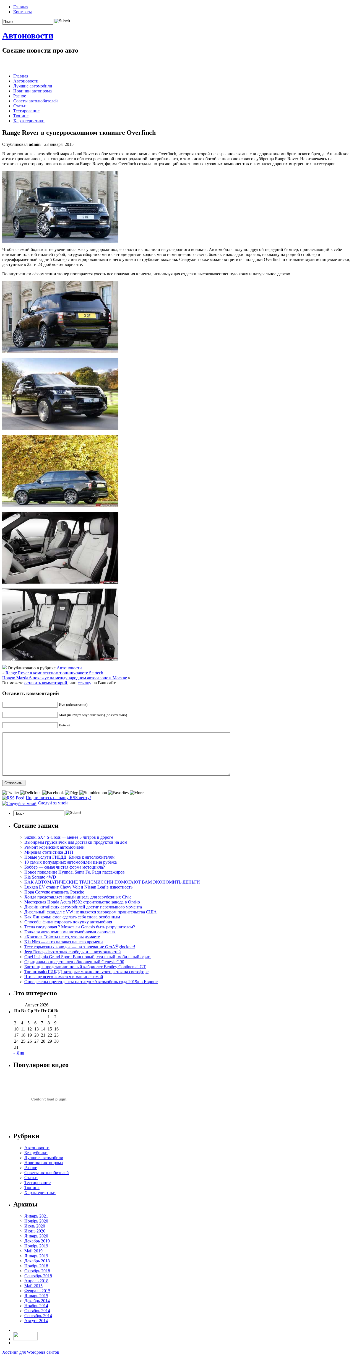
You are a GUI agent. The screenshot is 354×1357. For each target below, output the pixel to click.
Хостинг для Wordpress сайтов (30, 1352)
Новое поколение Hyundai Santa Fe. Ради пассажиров (74, 872)
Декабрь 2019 (37, 1241)
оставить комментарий (45, 682)
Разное (19, 96)
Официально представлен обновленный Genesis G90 (74, 961)
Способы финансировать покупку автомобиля (68, 922)
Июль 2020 (34, 1226)
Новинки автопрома (32, 91)
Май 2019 (33, 1251)
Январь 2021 (36, 1216)
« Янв (18, 1053)
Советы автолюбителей (35, 101)
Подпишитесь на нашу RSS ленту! (58, 797)
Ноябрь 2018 (36, 1265)
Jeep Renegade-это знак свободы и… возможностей (72, 951)
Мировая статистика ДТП (48, 852)
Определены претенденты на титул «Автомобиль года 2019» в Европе (91, 981)
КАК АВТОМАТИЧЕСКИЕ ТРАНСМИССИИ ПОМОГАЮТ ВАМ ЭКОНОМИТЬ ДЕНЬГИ (112, 882)
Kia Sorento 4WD (40, 877)
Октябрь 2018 (37, 1270)
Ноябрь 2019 (36, 1246)
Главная (20, 6)
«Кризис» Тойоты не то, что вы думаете (62, 936)
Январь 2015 (36, 1295)
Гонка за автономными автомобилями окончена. (70, 931)
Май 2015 (33, 1285)
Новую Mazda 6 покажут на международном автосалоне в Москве (64, 677)
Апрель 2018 (36, 1280)
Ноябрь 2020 (36, 1221)
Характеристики (29, 120)
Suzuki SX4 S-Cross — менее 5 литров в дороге (68, 837)
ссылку (84, 682)
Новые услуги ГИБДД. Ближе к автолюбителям (69, 857)
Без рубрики (36, 1152)
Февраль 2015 (37, 1290)
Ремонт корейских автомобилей (54, 847)
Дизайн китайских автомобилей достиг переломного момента (83, 907)
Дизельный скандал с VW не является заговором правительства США (90, 912)
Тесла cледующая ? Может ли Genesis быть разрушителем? (79, 926)
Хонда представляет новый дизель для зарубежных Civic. (78, 897)
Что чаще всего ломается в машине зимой (63, 976)
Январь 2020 (36, 1236)
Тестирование (26, 110)
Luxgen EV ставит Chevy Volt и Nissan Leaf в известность (78, 887)
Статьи (20, 105)
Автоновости (27, 35)
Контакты (22, 11)
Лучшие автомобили (32, 86)
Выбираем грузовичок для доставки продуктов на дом (75, 842)
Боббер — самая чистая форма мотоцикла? (64, 867)
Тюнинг (20, 115)
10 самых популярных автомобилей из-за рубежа (70, 862)
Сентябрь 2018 (38, 1275)
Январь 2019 (36, 1256)
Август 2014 (36, 1320)
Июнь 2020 (34, 1231)
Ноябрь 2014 (36, 1305)
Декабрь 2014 (37, 1300)
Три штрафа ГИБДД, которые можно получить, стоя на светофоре (86, 971)
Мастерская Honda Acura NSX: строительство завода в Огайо (82, 902)
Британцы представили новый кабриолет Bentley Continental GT (85, 966)
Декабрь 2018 (37, 1260)
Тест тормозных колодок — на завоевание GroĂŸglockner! (79, 946)
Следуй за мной (53, 803)
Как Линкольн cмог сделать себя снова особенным (72, 917)
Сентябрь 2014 (38, 1315)
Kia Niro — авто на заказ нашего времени (63, 941)
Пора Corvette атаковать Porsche (54, 892)
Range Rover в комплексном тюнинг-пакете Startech (54, 672)
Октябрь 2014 (37, 1310)
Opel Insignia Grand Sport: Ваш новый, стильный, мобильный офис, (87, 956)
